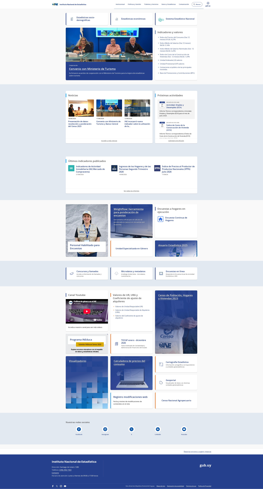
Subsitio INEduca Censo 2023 (90, 344)
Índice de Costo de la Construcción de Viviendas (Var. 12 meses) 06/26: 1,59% (175, 55)
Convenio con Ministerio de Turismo (92, 69)
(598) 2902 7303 (65, 470)
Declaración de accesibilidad (175, 486)
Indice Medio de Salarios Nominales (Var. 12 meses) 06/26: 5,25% (177, 50)
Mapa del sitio (161, 486)
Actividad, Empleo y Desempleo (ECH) (175, 106)
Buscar (197, 5)
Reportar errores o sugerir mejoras (197, 451)
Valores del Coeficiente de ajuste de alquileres (129, 317)
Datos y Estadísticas (169, 4)
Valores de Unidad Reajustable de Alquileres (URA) (132, 311)
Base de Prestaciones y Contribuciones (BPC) (177, 73)
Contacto (55, 473)
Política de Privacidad (204, 486)
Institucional (120, 4)
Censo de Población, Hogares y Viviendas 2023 (175, 297)
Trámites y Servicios (151, 4)
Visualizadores (77, 361)
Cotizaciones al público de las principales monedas (175, 68)
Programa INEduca (81, 339)
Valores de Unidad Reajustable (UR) (129, 306)
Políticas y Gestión (134, 4)
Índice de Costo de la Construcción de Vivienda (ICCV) (177, 127)
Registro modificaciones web (130, 397)
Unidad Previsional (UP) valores (172, 64)
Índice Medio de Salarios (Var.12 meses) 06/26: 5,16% (175, 44)
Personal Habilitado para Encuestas (85, 247)
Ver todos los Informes (131, 191)
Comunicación (184, 4)
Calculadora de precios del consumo (129, 362)
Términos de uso (191, 486)
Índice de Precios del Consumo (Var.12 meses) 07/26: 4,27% (175, 38)
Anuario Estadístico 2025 (173, 245)
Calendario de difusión (176, 141)
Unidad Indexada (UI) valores (171, 60)
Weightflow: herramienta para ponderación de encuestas (129, 212)
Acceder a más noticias (109, 141)
